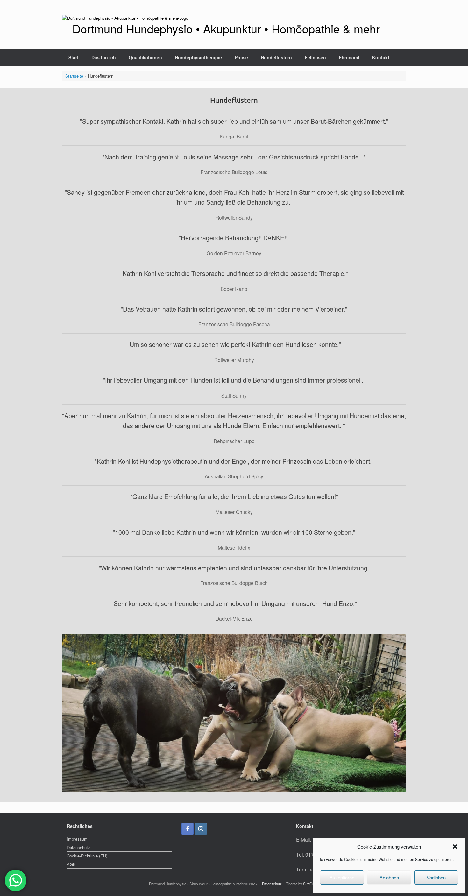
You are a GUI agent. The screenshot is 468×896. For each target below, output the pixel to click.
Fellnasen (315, 57)
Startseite (74, 76)
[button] (455, 846)
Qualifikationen (145, 57)
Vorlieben (436, 877)
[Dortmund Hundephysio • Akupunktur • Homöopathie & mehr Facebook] (187, 829)
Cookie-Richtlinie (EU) (87, 856)
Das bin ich (103, 57)
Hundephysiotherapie (198, 57)
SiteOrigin (311, 883)
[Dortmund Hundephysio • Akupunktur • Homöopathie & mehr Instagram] (201, 829)
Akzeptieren (342, 877)
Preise (241, 57)
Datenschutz (78, 847)
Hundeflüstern (276, 57)
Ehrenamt (349, 57)
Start (73, 57)
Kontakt (380, 57)
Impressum (77, 839)
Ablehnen (389, 877)
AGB (71, 864)
